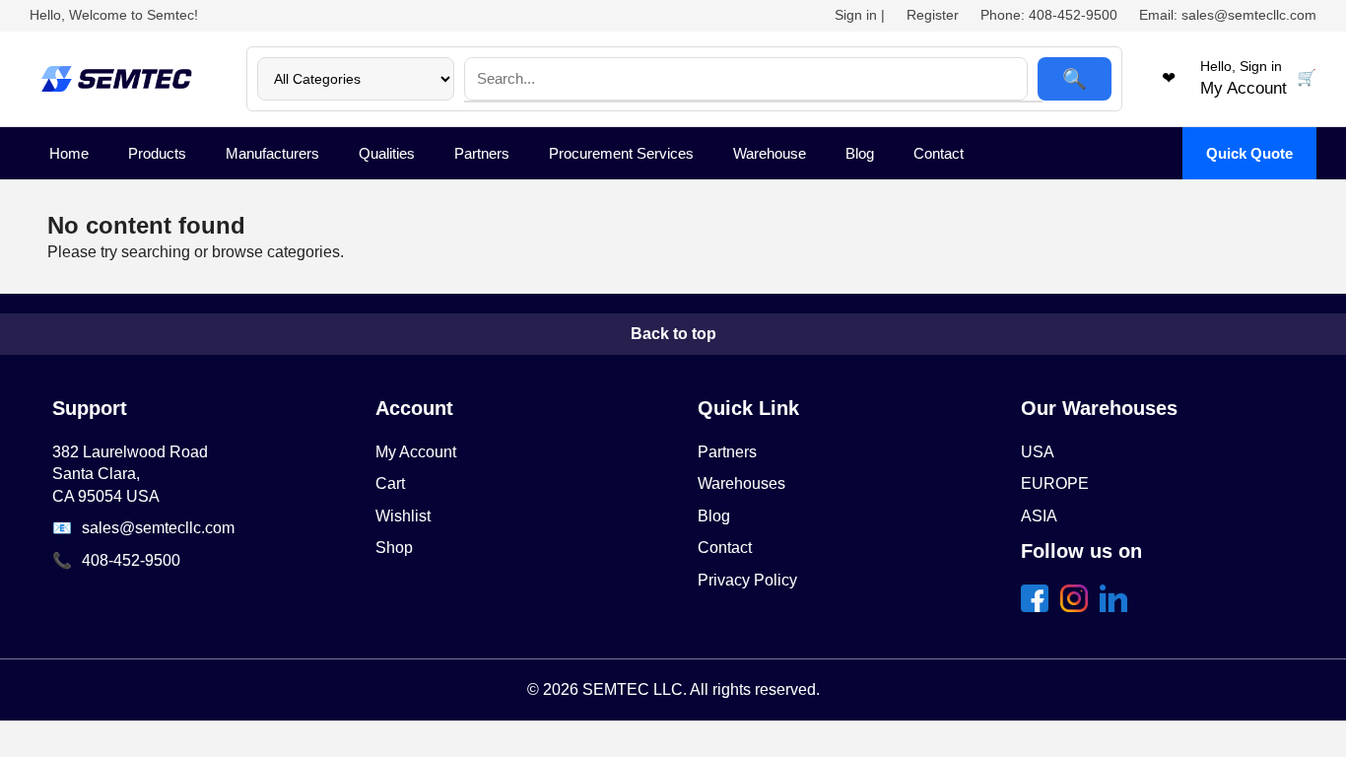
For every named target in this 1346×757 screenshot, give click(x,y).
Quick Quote (1249, 153)
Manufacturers (272, 153)
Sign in (856, 15)
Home (69, 153)
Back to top (673, 333)
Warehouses (741, 483)
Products (157, 153)
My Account (415, 452)
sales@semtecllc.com (158, 527)
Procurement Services (621, 153)
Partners (481, 153)
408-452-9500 (131, 560)
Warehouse (769, 153)
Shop (394, 547)
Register (933, 15)
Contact (938, 153)
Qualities (387, 153)
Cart (390, 483)
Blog (859, 153)
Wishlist (403, 516)
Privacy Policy (747, 580)
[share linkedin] (1117, 606)
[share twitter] (1078, 606)
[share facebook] (1038, 606)
